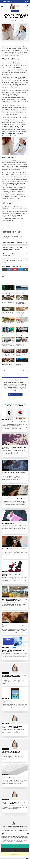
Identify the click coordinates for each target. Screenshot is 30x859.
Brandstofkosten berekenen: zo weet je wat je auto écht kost (8, 334)
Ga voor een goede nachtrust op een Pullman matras (14, 777)
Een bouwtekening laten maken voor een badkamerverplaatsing (21, 292)
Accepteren (15, 846)
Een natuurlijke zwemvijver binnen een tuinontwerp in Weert (7, 314)
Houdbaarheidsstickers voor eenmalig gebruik (14, 422)
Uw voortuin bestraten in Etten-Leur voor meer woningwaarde (7, 324)
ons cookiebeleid (18, 841)
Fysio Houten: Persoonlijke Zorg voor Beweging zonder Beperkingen (15, 448)
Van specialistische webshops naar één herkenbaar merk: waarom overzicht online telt (8, 344)
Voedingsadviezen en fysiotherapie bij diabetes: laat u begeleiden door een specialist (15, 600)
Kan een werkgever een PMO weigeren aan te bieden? (15, 248)
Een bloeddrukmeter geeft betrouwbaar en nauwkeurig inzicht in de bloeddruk (14, 676)
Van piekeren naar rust (8, 523)
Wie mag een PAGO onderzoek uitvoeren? (15, 254)
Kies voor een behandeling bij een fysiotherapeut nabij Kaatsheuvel (11, 752)
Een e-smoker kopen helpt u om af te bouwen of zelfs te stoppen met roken (14, 803)
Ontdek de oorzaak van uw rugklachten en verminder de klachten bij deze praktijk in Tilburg (13, 626)
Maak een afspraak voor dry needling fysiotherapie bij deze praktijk (12, 727)
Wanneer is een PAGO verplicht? (15, 242)
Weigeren (15, 850)
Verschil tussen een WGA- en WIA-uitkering (13, 472)
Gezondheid (15, 11)
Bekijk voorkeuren (15, 854)
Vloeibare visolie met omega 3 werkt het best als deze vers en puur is (14, 701)
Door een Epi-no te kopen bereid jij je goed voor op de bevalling (13, 651)
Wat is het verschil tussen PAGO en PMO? (15, 237)
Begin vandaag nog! (15, 380)
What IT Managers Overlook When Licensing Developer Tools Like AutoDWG (8, 292)
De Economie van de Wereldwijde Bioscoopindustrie (20, 364)
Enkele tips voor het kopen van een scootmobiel (11, 574)
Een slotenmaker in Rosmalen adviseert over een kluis (22, 324)
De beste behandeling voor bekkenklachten (14, 548)
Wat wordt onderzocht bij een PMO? (15, 261)
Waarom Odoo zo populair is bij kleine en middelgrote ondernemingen (22, 334)
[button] (28, 833)
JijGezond (4, 135)
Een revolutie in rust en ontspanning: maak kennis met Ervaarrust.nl (13, 498)
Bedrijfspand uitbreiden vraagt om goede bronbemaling (21, 314)
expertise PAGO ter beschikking (11, 133)
